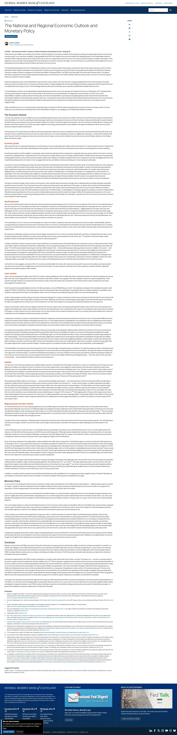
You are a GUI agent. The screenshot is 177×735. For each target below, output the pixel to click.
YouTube (166, 730)
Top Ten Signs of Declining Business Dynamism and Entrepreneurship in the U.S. (43, 609)
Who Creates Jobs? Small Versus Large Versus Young (55, 600)
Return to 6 (26, 619)
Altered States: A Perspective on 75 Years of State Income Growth (25, 652)
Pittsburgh (46, 709)
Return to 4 (24, 611)
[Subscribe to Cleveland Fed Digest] (88, 698)
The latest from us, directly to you (78, 710)
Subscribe (168, 3)
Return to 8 (46, 630)
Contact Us (84, 732)
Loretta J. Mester (14, 42)
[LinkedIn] (129, 24)
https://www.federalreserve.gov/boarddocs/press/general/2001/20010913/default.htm (72, 662)
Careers (158, 3)
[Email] (129, 35)
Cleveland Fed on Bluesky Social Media (174, 730)
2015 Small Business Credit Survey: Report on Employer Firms (27, 615)
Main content (9, 1)
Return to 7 (46, 624)
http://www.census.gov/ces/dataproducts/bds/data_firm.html (24, 606)
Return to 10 (95, 635)
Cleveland (11, 709)
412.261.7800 (44, 723)
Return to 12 (99, 647)
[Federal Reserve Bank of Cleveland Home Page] (29, 3)
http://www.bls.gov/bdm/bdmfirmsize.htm (18, 598)
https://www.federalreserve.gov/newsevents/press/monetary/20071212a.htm (28, 660)
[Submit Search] (170, 10)
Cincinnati (28, 709)
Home (6, 17)
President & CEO (132, 3)
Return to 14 (102, 662)
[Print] (129, 39)
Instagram (162, 730)
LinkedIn (150, 730)
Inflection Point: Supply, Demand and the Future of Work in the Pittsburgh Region (29, 622)
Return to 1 (35, 598)
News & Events (147, 3)
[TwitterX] (129, 32)
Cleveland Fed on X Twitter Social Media (158, 730)
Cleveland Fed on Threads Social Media (170, 730)
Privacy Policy (72, 732)
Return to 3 (46, 606)
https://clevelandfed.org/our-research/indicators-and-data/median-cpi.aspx (61, 632)
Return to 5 (23, 613)
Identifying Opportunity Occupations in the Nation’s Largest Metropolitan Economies (79, 628)
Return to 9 (85, 632)
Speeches (14, 17)
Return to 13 (80, 652)
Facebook (154, 730)
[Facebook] (129, 28)
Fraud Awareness (58, 732)
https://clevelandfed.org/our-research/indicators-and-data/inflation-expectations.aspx (67, 635)
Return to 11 (91, 643)
